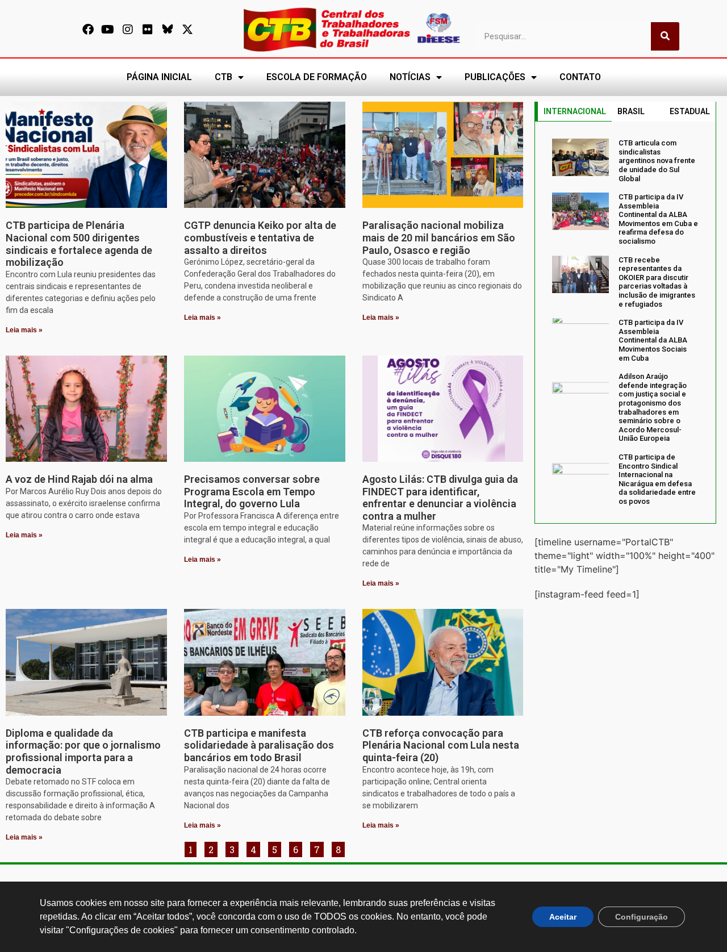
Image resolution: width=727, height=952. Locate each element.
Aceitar (562, 916)
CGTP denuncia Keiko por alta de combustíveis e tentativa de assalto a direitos (260, 237)
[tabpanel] (625, 322)
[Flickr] (148, 29)
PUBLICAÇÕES (495, 77)
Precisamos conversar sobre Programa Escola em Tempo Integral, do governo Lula (252, 491)
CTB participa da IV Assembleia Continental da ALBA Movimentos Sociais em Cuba (653, 340)
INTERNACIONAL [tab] (575, 111)
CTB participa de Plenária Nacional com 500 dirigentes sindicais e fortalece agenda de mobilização (79, 243)
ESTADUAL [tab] (690, 111)
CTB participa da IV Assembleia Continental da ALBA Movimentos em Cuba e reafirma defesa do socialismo (658, 219)
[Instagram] (128, 29)
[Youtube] (108, 29)
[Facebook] (88, 29)
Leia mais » (24, 330)
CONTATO (580, 77)
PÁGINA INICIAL (159, 77)
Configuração (641, 916)
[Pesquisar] (665, 36)
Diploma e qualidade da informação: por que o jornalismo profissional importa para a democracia (83, 751)
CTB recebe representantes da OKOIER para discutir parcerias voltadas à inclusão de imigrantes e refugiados (657, 282)
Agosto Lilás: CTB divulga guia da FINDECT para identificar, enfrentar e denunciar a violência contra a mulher (440, 497)
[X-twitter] (187, 29)
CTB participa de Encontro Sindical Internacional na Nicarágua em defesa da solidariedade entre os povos (657, 479)
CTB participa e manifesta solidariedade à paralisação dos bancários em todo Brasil (259, 745)
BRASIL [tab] (631, 111)
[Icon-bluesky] (167, 29)
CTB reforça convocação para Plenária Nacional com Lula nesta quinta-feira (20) (440, 745)
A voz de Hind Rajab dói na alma (79, 479)
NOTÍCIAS (410, 77)
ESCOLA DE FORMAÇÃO (316, 77)
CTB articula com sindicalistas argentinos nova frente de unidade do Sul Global (657, 160)
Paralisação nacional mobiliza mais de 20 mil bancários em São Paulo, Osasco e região (438, 237)
